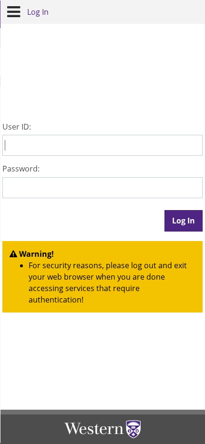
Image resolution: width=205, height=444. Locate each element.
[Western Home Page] (102, 429)
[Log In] (13, 11)
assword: (21, 168)
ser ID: (16, 126)
